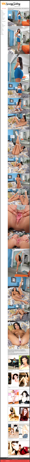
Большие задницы (3, 13)
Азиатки (2, 11)
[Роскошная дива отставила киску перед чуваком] (24, 396)
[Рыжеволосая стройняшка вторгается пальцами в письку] (13, 396)
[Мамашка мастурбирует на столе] (24, 379)
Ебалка (1, 10)
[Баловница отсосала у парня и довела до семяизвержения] (24, 362)
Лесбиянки (2, 24)
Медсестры (2, 26)
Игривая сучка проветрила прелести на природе (13, 387)
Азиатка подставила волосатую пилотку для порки (13, 456)
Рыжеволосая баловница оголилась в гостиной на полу (13, 438)
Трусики (2, 33)
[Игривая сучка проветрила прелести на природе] (13, 379)
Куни (1, 22)
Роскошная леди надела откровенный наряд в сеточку (23, 456)
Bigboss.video (16, 6)
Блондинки (2, 12)
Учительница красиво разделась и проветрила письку (23, 421)
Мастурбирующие (3, 25)
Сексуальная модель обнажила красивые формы (12, 370)
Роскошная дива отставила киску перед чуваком (24, 404)
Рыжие (1, 32)
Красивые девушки (3, 21)
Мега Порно (2, 34)
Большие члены (3, 14)
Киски (1, 20)
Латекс (1, 23)
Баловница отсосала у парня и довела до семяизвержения (24, 370)
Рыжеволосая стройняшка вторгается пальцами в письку (13, 404)
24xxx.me (19, 6)
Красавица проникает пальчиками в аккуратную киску (12, 421)
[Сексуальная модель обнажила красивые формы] (13, 362)
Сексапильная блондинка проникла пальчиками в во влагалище (23, 438)
